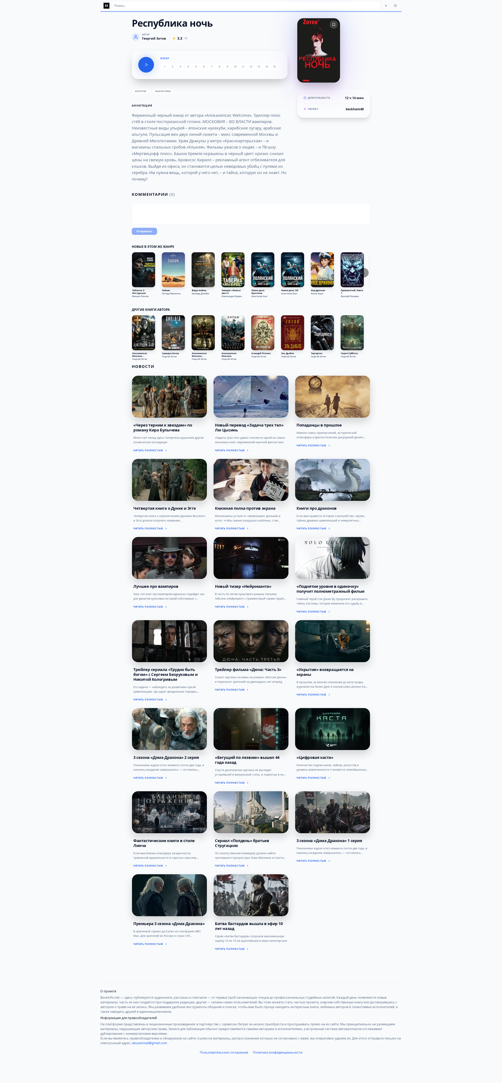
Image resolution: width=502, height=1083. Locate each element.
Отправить (144, 231)
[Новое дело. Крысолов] (263, 269)
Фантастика (163, 91)
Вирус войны (199, 290)
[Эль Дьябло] (292, 332)
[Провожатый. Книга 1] (352, 269)
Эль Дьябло (287, 353)
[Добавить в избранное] (334, 24)
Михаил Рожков (140, 296)
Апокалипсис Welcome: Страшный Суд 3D (201, 354)
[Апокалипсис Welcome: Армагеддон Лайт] (143, 332)
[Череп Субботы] (352, 332)
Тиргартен (316, 353)
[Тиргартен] (322, 332)
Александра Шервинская (233, 296)
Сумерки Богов (170, 353)
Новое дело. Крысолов (258, 291)
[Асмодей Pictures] (263, 332)
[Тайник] (173, 269)
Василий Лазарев (350, 296)
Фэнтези (140, 91)
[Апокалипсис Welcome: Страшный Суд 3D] (203, 332)
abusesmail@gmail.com (149, 1043)
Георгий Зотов (139, 359)
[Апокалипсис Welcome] (233, 332)
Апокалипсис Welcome (229, 354)
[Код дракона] (322, 269)
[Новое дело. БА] (292, 269)
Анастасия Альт (259, 296)
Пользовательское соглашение (224, 1052)
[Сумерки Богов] (173, 332)
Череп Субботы (349, 353)
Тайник (166, 290)
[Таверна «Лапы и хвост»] (233, 269)
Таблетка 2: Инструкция (139, 291)
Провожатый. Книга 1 (352, 291)
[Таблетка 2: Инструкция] (143, 269)
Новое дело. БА (289, 290)
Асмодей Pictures (261, 353)
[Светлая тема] (386, 6)
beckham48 (355, 109)
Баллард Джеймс (200, 293)
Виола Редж (317, 293)
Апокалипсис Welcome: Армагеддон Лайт (142, 354)
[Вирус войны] (203, 269)
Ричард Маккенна (171, 293)
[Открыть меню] (395, 6)
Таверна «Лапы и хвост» (231, 291)
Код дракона (318, 290)
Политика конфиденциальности (277, 1052)
